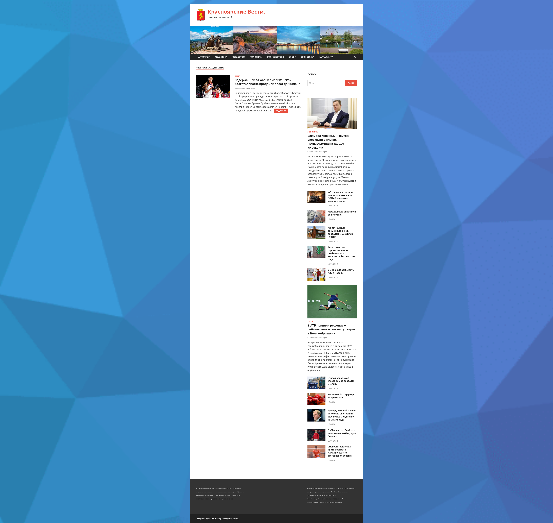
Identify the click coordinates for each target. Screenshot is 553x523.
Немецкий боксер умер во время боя (341, 396)
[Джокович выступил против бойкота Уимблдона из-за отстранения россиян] (316, 456)
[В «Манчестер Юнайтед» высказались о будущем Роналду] (316, 440)
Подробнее (281, 111)
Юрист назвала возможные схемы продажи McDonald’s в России (340, 232)
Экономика (307, 57)
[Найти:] (332, 83)
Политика (256, 57)
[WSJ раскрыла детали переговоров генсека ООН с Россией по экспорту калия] (316, 202)
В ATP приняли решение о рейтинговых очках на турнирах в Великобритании (331, 329)
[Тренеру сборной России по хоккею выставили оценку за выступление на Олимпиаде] (316, 420)
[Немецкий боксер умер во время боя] (316, 404)
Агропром (204, 57)
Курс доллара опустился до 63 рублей (342, 213)
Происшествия (275, 57)
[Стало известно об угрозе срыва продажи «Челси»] (316, 388)
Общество (238, 57)
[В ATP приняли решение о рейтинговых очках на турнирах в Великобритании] (332, 319)
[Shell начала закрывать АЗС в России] (316, 280)
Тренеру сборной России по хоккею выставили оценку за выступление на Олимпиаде (342, 415)
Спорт (292, 57)
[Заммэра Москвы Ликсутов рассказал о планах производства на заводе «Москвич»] (332, 129)
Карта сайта (326, 57)
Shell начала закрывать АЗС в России (341, 271)
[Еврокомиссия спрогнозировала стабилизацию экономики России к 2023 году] (316, 257)
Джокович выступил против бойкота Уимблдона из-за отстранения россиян (340, 451)
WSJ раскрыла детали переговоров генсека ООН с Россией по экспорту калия (340, 196)
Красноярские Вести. (236, 11)
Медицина (221, 57)
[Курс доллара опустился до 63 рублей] (316, 221)
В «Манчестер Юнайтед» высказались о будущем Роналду (342, 433)
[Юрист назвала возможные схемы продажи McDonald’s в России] (316, 237)
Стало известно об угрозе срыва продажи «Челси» (341, 381)
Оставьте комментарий (245, 88)
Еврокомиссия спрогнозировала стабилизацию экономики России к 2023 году (342, 253)
